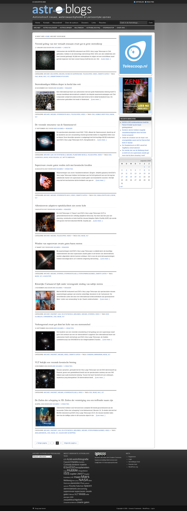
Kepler (86, 474)
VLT (48, 76)
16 (149, 173)
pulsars (87, 483)
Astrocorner (66, 28)
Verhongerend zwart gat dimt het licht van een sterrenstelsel (62, 324)
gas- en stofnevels (58, 155)
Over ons (121, 28)
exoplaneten (82, 467)
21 (140, 177)
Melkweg (77, 314)
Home (37, 23)
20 (135, 177)
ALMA (70, 459)
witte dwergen (69, 157)
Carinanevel (48, 316)
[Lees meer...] (106, 59)
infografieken (83, 471)
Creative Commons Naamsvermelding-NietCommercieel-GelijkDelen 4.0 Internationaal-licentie (108, 460)
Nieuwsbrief (57, 23)
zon (71, 497)
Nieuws (61, 74)
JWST (80, 473)
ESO (36, 76)
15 (144, 173)
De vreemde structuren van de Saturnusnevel (55, 124)
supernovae (69, 491)
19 (131, 177)
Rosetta (72, 486)
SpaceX (88, 486)
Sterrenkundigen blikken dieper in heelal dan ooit (58, 84)
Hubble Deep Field (102, 114)
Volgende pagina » (70, 443)
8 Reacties (69, 169)
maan (77, 477)
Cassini (67, 462)
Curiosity (68, 465)
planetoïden (75, 483)
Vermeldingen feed (134, 462)
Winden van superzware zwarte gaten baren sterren (58, 243)
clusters (81, 462)
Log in (153, 508)
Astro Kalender (50, 28)
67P (65, 459)
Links (94, 23)
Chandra (90, 354)
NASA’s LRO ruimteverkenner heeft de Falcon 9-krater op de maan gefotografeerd (135, 124)
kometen (67, 477)
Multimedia (79, 28)
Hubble (72, 470)
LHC (72, 477)
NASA (83, 480)
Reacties (150, 2)
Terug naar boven (40, 508)
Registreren (132, 456)
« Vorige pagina (41, 443)
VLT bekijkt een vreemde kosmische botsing (55, 362)
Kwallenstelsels (104, 195)
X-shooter (47, 276)
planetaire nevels (80, 155)
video (95, 74)
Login (130, 459)
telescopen (87, 74)
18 (126, 177)
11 (126, 173)
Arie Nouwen (56, 47)
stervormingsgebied (86, 273)
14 (140, 173)
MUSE (41, 76)
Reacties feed (132, 464)
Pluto (82, 483)
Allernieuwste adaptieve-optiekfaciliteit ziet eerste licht (60, 205)
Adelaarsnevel (41, 433)
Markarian (98, 354)
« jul (121, 186)
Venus (71, 494)
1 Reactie (66, 47)
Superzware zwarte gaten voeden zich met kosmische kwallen (63, 165)
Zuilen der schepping (67, 433)
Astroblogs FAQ (93, 28)
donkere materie (79, 465)
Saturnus (79, 486)
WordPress (146, 508)
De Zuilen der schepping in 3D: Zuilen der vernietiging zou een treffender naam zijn (74, 400)
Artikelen (140, 2)
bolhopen (54, 74)
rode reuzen (54, 157)
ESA (66, 467)
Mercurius (75, 480)
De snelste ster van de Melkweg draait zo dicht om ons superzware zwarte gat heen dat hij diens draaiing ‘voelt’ (135, 152)
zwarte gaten (103, 74)
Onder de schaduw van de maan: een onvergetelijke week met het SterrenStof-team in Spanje (136, 140)
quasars (66, 486)
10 (122, 173)
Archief (37, 28)
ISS (66, 473)
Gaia (65, 471)
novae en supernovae (73, 74)
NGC (45, 76)
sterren (60, 273)
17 (122, 177)
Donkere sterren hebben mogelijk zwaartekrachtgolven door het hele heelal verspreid (134, 132)
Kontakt (46, 23)
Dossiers (84, 23)
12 (131, 173)
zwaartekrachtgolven (59, 76)
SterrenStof (108, 28)
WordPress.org (133, 467)
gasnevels (39, 157)
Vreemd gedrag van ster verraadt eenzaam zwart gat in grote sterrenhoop (68, 43)
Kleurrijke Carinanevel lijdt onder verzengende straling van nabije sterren (69, 283)
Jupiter (73, 474)
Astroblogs (93, 12)
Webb (82, 494)
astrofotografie (81, 459)
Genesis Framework (135, 508)
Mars (85, 476)
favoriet (54, 314)
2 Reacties (70, 328)
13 (135, 173)
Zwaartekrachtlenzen (70, 502)
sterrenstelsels (63, 114)
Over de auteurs (71, 23)
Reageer (68, 88)
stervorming (82, 489)
